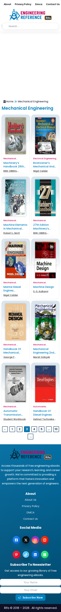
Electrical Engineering (44, 158)
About (7, 4)
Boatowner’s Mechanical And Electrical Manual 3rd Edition (44, 168)
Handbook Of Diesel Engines (42, 412)
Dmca (38, 4)
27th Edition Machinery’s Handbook (41, 228)
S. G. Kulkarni (40, 291)
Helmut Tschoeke (43, 419)
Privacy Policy (23, 4)
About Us (30, 500)
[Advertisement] (30, 63)
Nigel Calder (40, 171)
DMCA (30, 512)
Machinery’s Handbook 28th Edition (13, 166)
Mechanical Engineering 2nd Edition (43, 352)
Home (10, 101)
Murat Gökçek (41, 357)
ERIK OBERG (10, 171)
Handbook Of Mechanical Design (12, 352)
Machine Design (43, 287)
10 (56, 429)
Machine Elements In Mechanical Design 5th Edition (15, 228)
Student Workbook (14, 419)
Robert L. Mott (11, 233)
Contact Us (53, 4)
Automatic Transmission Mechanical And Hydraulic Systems (15, 416)
